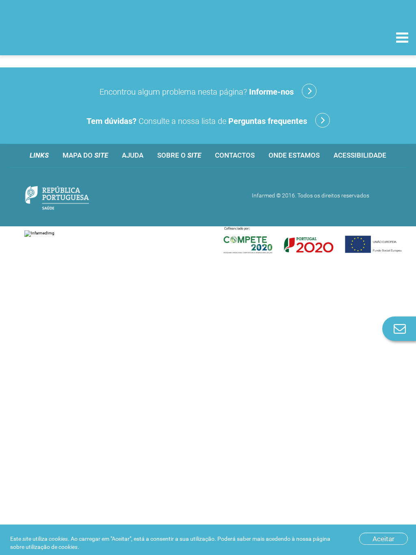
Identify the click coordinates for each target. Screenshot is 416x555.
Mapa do (85, 155)
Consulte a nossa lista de (197, 121)
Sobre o (179, 155)
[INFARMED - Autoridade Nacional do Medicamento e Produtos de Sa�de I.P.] (62, 37)
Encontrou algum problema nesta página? (197, 92)
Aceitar (383, 539)
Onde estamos (294, 155)
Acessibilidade (360, 155)
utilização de (52, 547)
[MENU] (402, 38)
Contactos (235, 155)
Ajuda (132, 155)
